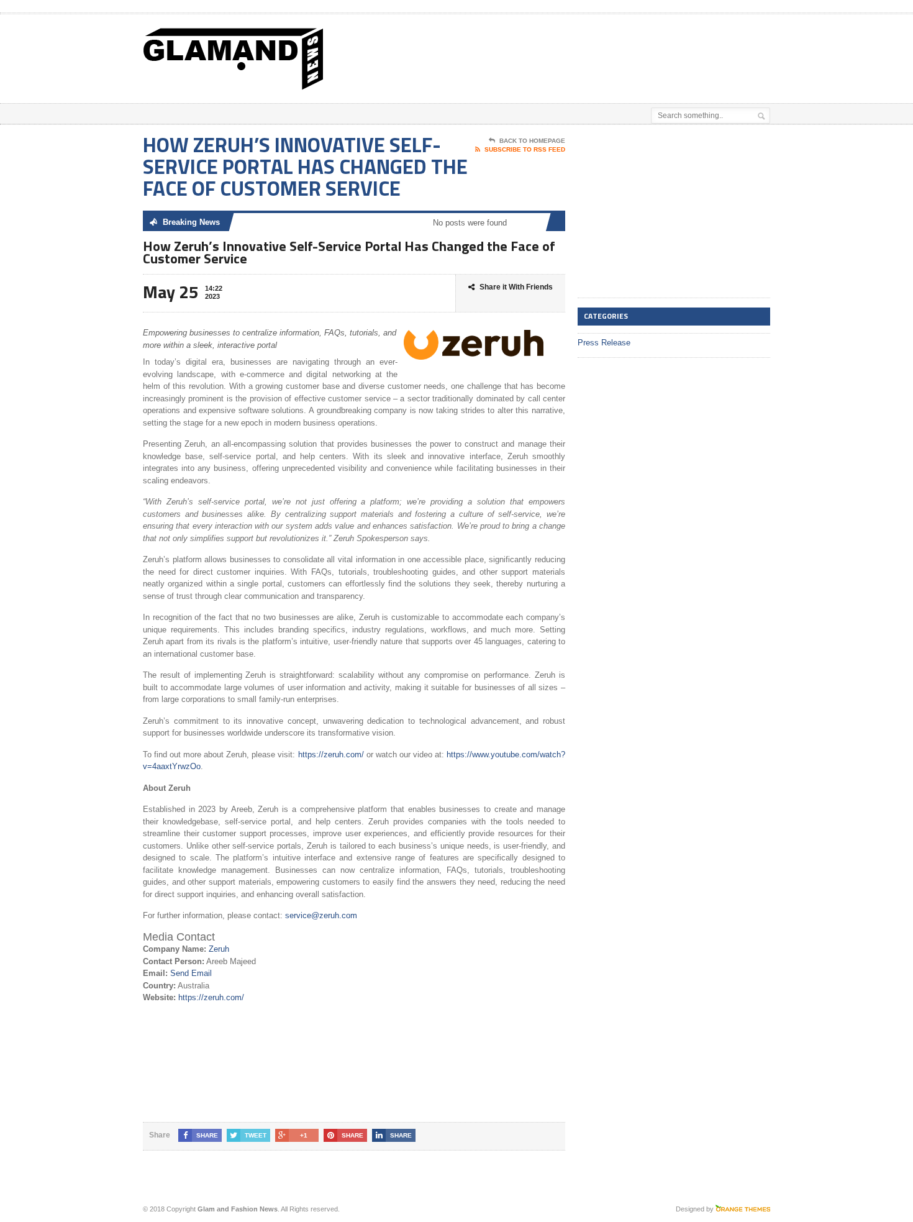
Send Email (191, 973)
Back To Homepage (532, 140)
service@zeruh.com (321, 915)
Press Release (604, 342)
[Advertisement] (624, 45)
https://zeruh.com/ (331, 754)
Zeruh (219, 949)
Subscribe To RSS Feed (524, 149)
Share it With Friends (516, 287)
